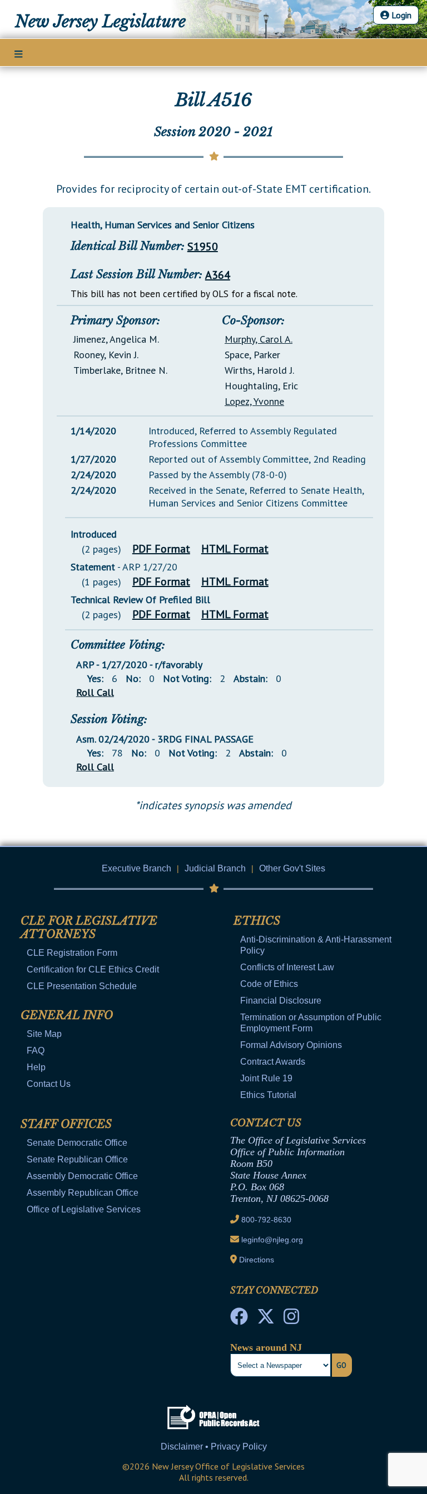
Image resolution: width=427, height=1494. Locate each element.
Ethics (257, 921)
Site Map (44, 1034)
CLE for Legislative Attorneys (89, 927)
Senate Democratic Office (77, 1142)
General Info (67, 1015)
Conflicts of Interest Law (287, 967)
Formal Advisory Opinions (291, 1045)
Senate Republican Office (77, 1159)
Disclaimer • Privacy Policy (214, 1446)
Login (400, 15)
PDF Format (161, 549)
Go (341, 1365)
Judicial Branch (215, 868)
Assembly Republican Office (82, 1192)
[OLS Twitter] (266, 1319)
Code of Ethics (269, 984)
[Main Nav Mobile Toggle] (18, 53)
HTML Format (235, 549)
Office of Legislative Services (84, 1209)
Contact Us (49, 1084)
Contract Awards (272, 1061)
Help (36, 1067)
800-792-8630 (266, 1219)
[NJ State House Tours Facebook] (239, 1319)
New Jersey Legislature (100, 22)
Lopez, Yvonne (254, 401)
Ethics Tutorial (268, 1095)
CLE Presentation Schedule (82, 986)
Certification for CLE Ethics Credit (93, 969)
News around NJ (266, 1347)
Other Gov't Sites (292, 868)
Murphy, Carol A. (258, 339)
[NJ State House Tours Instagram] (291, 1319)
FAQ (35, 1050)
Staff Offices (66, 1124)
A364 (217, 275)
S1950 (202, 246)
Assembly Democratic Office (82, 1176)
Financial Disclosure (280, 1000)
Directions (256, 1259)
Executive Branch (136, 868)
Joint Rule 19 (266, 1078)
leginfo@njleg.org (272, 1239)
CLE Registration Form (72, 952)
